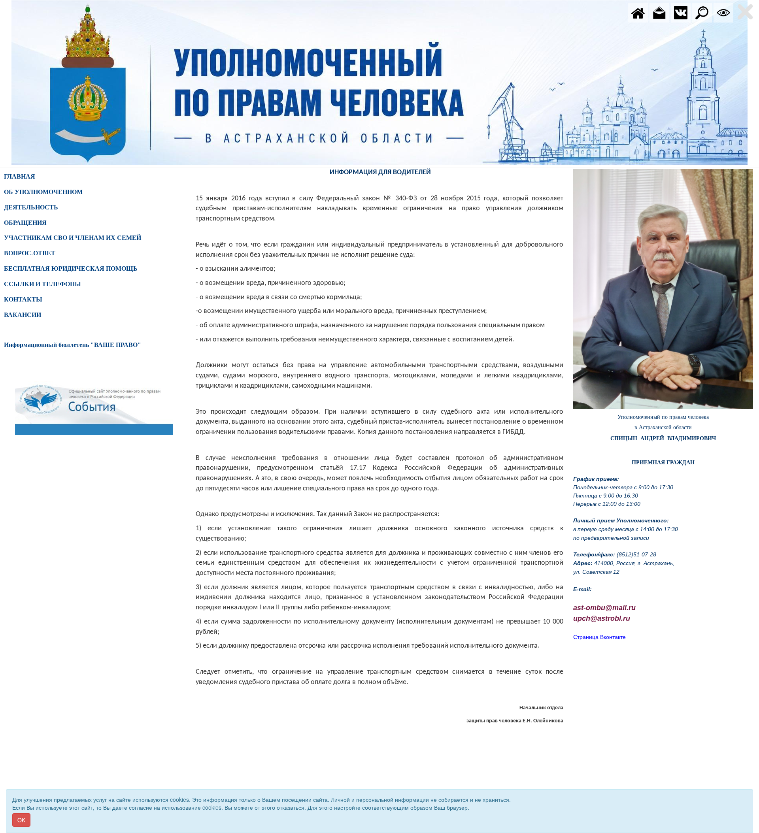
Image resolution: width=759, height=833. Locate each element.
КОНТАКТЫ (23, 299)
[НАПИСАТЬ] (659, 12)
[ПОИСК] (702, 12)
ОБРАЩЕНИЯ (25, 222)
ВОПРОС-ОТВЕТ (29, 253)
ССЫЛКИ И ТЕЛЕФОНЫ (42, 284)
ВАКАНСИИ (22, 314)
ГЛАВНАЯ (19, 176)
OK (21, 820)
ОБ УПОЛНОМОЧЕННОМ (43, 191)
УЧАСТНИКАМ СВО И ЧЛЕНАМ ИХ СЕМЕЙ (72, 237)
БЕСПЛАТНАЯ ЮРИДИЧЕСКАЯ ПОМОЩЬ (71, 268)
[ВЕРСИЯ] (723, 12)
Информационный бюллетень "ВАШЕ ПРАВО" (72, 344)
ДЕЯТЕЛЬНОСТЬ (31, 207)
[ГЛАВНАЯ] (638, 12)
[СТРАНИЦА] (681, 12)
